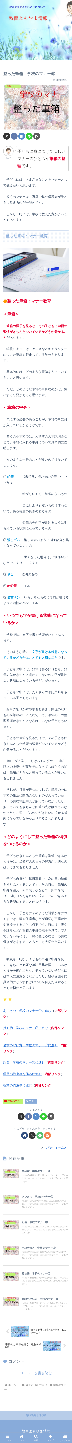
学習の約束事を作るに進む (22, 1074)
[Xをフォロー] (32, 1135)
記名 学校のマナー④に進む (24, 1062)
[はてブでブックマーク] (21, 136)
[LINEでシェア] (29, 136)
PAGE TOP (37, 1415)
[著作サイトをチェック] (24, 1135)
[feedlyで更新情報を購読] (39, 1135)
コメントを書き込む (36, 1373)
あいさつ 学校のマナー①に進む (27, 1010)
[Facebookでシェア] (14, 136)
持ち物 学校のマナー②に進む (25, 1028)
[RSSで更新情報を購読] (47, 1135)
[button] (36, 136)
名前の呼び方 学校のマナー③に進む (30, 1045)
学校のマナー (15, 1101)
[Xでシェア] (6, 136)
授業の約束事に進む (17, 1085)
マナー (32, 1101)
